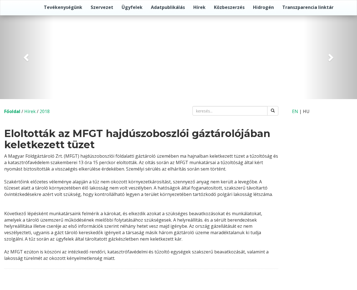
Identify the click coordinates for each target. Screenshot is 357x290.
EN (295, 111)
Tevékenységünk (63, 7)
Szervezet (102, 7)
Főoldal (12, 111)
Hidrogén (263, 7)
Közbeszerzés (229, 7)
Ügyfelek (132, 7)
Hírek (199, 7)
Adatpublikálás (168, 7)
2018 (45, 111)
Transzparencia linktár (308, 7)
